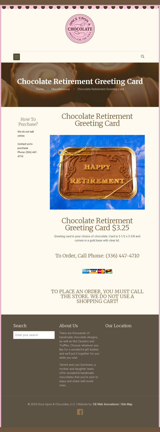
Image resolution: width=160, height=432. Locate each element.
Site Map (126, 404)
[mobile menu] (16, 57)
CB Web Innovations (106, 404)
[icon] (80, 412)
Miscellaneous (61, 89)
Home (40, 89)
